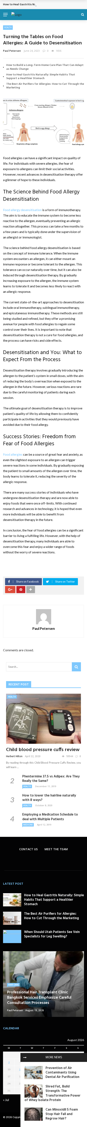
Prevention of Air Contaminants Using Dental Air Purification (62, 1072)
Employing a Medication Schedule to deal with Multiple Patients (50, 817)
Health (8, 27)
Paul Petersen (12, 51)
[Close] (24, 1057)
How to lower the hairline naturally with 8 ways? (49, 798)
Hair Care (13, 984)
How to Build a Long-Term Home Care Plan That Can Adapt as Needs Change (45, 67)
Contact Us (28, 849)
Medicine (28, 824)
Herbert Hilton (14, 756)
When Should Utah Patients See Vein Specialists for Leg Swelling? (52, 934)
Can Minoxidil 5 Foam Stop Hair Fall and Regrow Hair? (62, 1114)
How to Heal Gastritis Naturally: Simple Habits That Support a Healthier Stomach (40, 76)
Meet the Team (56, 849)
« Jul (6, 1100)
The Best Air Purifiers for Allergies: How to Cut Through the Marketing (45, 86)
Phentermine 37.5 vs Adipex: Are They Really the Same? (51, 779)
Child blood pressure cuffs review (43, 750)
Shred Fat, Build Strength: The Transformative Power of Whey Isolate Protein (52, 1093)
